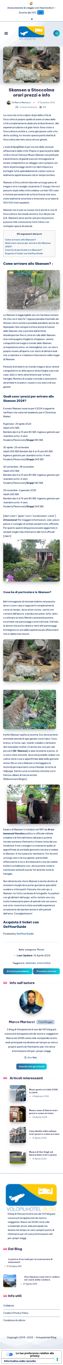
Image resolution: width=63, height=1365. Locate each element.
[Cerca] (56, 33)
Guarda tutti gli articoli (31, 1066)
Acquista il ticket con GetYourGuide (24, 253)
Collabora (8, 1305)
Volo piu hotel (24, 1213)
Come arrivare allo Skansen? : (21, 240)
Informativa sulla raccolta (20, 1361)
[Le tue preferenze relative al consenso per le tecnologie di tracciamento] (57, 1359)
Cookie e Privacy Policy (15, 1313)
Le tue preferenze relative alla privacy (35, 1354)
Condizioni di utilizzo (14, 1320)
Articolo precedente (18, 971)
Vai (40, 12)
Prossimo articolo (46, 971)
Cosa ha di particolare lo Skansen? (23, 250)
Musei (40, 949)
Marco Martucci (22, 1022)
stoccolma (44, 962)
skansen (31, 962)
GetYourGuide (25, 933)
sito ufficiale (51, 524)
